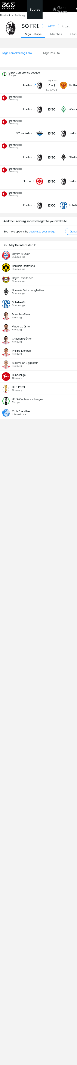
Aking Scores (62, 9)
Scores (35, 9)
